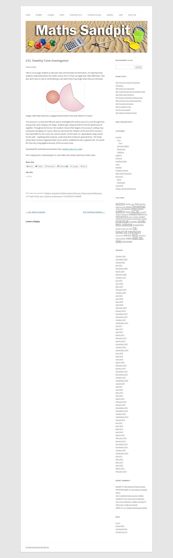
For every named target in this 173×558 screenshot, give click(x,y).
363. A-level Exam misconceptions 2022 (130, 92)
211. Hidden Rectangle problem (135, 508)
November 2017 (122, 317)
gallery (120, 211)
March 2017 (120, 335)
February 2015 (121, 402)
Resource (77, 193)
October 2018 (121, 293)
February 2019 (121, 290)
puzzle (118, 229)
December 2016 (122, 344)
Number (39, 15)
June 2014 (119, 426)
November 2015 (122, 374)
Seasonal (119, 185)
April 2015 (119, 396)
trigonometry (121, 238)
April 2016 (119, 359)
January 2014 (121, 441)
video (129, 238)
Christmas (138, 206)
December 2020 (122, 268)
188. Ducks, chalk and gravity (127, 505)
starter (127, 235)
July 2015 (119, 387)
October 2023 (121, 256)
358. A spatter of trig (123, 107)
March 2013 (120, 468)
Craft (122, 209)
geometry (143, 212)
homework (124, 214)
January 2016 (121, 368)
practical (122, 221)
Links (121, 15)
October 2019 (121, 277)
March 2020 (120, 271)
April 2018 (119, 305)
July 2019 (119, 280)
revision (134, 231)
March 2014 (120, 435)
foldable (133, 209)
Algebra (50, 15)
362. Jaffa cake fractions (125, 95)
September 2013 (122, 453)
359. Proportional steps (124, 104)
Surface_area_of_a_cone (72, 149)
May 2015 (119, 393)
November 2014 (122, 411)
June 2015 (119, 390)
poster (144, 219)
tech (135, 235)
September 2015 (122, 380)
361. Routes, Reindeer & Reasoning (129, 98)
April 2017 (119, 332)
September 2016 (122, 350)
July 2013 (119, 456)
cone (41, 196)
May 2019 (119, 287)
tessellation (142, 235)
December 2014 (122, 408)
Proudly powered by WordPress (37, 547)
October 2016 (121, 347)
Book (119, 179)
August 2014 (120, 420)
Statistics (120, 152)
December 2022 (122, 259)
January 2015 (121, 405)
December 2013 (122, 444)
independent (136, 214)
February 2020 (121, 274)
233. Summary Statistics (94, 212)
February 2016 (121, 365)
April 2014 (119, 432)
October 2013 (121, 450)
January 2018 (121, 311)
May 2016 (119, 356)
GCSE (135, 211)
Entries (120, 526)
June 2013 (119, 459)
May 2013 (119, 462)
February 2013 (121, 471)
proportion (138, 225)
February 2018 (121, 308)
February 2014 (121, 438)
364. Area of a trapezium (125, 89)
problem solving (131, 223)
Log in (118, 523)
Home (28, 15)
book (128, 206)
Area (137, 204)
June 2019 (119, 283)
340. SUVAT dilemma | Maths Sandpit (130, 502)
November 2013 (122, 447)
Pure (120, 143)
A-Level (118, 137)
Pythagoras (124, 229)
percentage (127, 219)
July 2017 (119, 326)
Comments (121, 529)
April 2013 (119, 465)
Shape (62, 15)
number (142, 217)
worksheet (127, 241)
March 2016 (120, 362)
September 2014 (122, 417)
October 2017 (121, 320)
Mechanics (121, 149)
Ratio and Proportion (124, 173)
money (135, 217)
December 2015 (122, 371)
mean (131, 217)
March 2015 (120, 399)
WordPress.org (121, 532)
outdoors (119, 219)
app (133, 204)
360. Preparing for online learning (128, 101)
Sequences (119, 235)
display (127, 209)
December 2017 (122, 314)
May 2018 (119, 302)
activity (120, 203)
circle (37, 196)
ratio (130, 229)
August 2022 (120, 262)
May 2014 (119, 429)
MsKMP (78, 196)
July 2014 (119, 423)
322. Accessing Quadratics (134, 499)
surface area (57, 196)
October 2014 (121, 414)
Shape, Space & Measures (91, 193)
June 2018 (119, 299)
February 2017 (121, 338)
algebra (128, 204)
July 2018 (119, 296)
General (110, 15)
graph (118, 214)
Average (122, 207)
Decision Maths (123, 146)
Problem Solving (94, 15)
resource (47, 196)
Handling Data (76, 15)
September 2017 (122, 323)
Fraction (140, 209)
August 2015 (120, 383)
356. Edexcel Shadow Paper (126, 113)
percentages (136, 219)
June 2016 (119, 353)
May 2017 (119, 329)
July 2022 (119, 265)
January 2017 (121, 341)
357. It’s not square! (123, 110)
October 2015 (121, 377)
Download (55, 193)
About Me (132, 15)
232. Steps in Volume (35, 212)
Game (128, 211)
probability (133, 221)
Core (119, 140)
